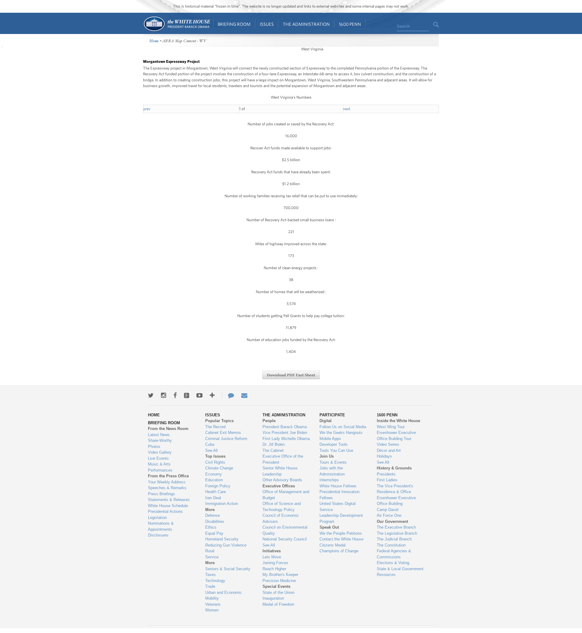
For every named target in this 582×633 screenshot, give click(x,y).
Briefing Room (234, 24)
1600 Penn (350, 24)
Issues (267, 24)
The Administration (306, 24)
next (346, 109)
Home (176, 24)
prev (146, 109)
